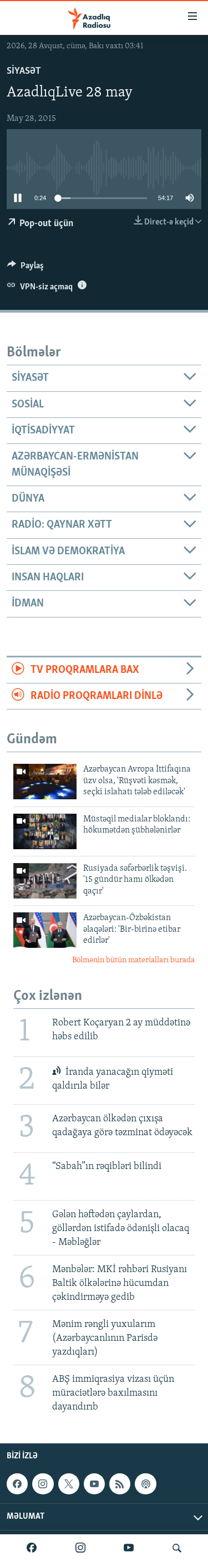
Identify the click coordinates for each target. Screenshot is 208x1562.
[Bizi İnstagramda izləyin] (80, 1548)
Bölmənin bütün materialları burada (133, 960)
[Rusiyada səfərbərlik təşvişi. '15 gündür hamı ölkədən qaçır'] (45, 881)
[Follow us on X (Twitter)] (68, 1483)
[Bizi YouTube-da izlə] (128, 1548)
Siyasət (24, 71)
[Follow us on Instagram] (42, 1483)
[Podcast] (145, 1483)
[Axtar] (177, 1548)
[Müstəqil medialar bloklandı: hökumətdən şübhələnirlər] (45, 831)
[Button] (25, 268)
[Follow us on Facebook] (17, 1483)
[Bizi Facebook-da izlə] (31, 1548)
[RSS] (119, 1483)
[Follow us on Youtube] (94, 1483)
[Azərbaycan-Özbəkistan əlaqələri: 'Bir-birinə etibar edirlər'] (45, 930)
